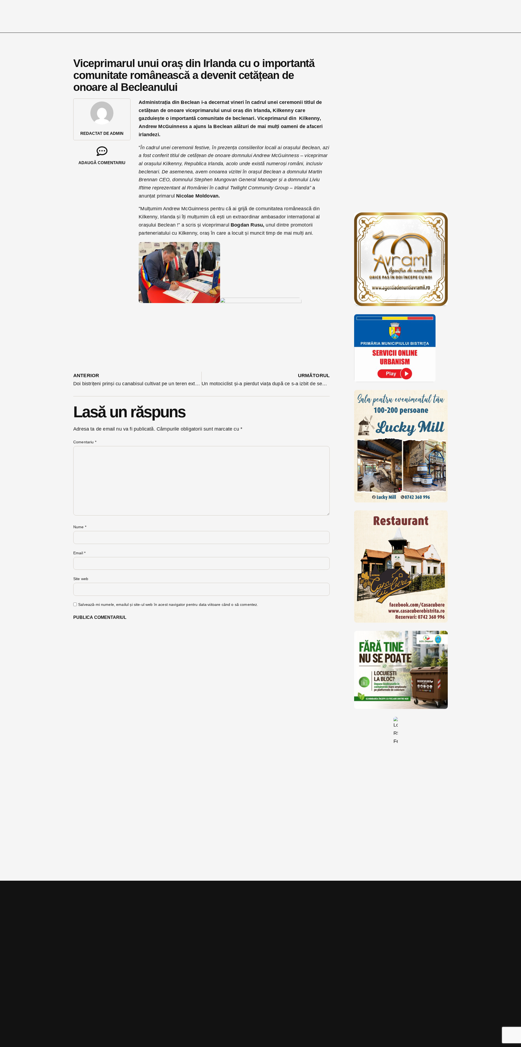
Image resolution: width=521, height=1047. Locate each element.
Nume (79, 527)
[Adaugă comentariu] (102, 151)
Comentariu (84, 442)
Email (79, 553)
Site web (80, 579)
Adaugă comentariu (101, 162)
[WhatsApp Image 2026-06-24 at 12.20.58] (401, 707)
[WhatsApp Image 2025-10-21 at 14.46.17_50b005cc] (401, 304)
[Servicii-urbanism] (395, 380)
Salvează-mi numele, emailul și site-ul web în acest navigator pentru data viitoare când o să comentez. (168, 604)
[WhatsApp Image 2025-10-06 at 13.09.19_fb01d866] (401, 501)
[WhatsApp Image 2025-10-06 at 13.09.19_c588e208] (401, 621)
